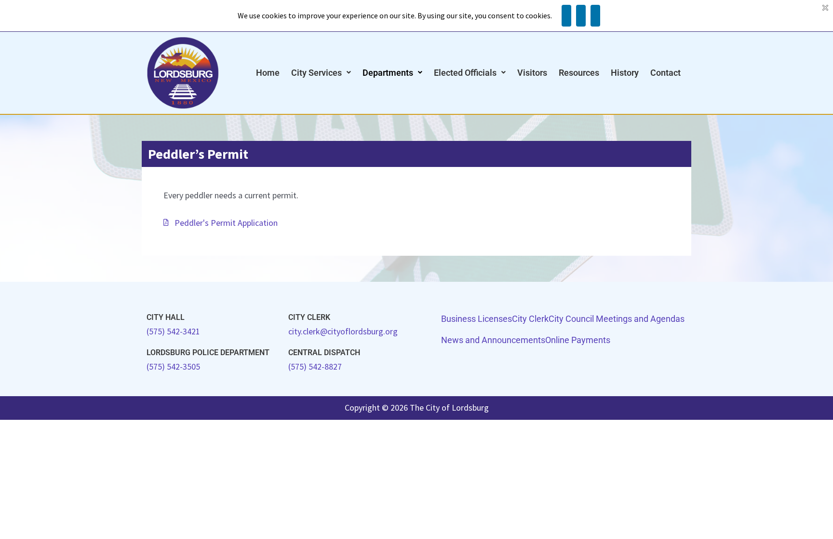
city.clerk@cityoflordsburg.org (343, 331)
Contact (665, 73)
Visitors (532, 73)
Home (268, 73)
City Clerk (530, 319)
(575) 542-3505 (173, 366)
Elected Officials (465, 73)
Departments (388, 73)
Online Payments (577, 340)
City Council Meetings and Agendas (617, 319)
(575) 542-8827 (315, 366)
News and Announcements (493, 340)
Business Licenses (476, 319)
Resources (579, 73)
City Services (316, 73)
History (625, 73)
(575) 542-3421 (173, 331)
